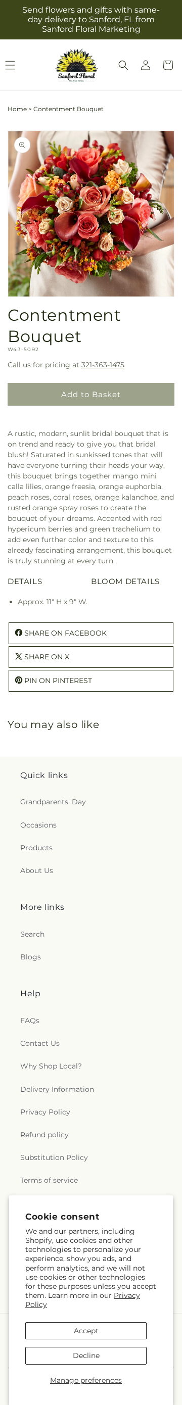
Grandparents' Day (53, 801)
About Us (36, 870)
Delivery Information (57, 1089)
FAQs (29, 1020)
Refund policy (44, 1134)
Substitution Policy (54, 1157)
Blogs (30, 956)
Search (32, 934)
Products (36, 847)
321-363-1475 (102, 364)
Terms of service (49, 1180)
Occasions (38, 825)
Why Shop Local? (51, 1066)
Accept (86, 1330)
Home (17, 109)
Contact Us (40, 1043)
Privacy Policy (45, 1112)
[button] (123, 65)
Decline (86, 1355)
